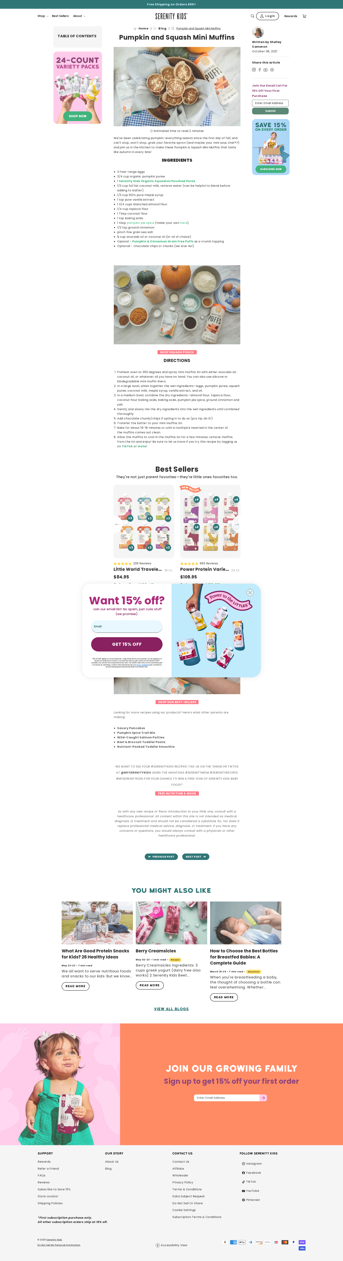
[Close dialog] (250, 592)
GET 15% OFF (127, 644)
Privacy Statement (143, 665)
